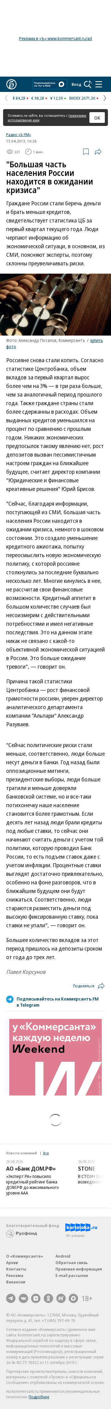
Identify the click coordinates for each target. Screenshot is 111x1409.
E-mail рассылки (72, 1275)
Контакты (16, 1269)
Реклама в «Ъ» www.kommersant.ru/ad (55, 38)
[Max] (73, 1298)
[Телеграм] (10, 1298)
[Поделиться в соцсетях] (98, 151)
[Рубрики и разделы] (98, 84)
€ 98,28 (37, 98)
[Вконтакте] (23, 1298)
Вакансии (15, 1282)
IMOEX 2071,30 (82, 98)
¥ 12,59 (56, 98)
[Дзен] (35, 1298)
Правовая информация (79, 1269)
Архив (12, 1262)
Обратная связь (72, 1262)
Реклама (14, 1275)
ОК (97, 118)
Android (63, 1256)
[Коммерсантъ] (11, 84)
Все (46, 1153)
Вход (76, 84)
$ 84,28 (19, 98)
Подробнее (39, 1397)
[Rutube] (61, 1298)
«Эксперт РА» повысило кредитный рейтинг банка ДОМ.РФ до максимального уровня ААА (32, 1184)
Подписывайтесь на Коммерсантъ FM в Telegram (58, 1002)
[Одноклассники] (48, 1298)
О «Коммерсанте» (24, 1256)
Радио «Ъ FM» (18, 134)
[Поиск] (87, 84)
